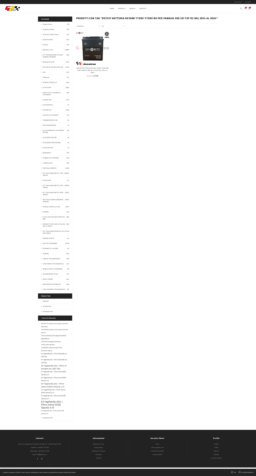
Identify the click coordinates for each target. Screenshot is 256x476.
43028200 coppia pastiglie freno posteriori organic (51, 349)
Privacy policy (98, 447)
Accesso (248, 2)
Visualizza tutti (48, 311)
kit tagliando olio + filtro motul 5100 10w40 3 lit (53, 397)
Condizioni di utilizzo (98, 451)
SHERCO (46, 301)
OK (235, 472)
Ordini (216, 447)
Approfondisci (248, 472)
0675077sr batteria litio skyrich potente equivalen (54, 325)
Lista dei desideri (216, 458)
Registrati (238, 2)
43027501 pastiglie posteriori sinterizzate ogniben (51, 343)
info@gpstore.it (42, 454)
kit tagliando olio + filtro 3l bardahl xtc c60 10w (54, 361)
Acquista (97, 48)
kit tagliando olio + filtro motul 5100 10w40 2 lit (53, 391)
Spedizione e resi (98, 444)
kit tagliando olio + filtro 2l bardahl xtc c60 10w (54, 355)
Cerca (157, 444)
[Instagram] (41, 458)
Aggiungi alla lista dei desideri (92, 48)
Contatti (98, 458)
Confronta (88, 48)
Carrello (216, 454)
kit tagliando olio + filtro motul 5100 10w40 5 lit (52, 412)
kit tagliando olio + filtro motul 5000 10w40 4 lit (52, 385)
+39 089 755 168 (43, 447)
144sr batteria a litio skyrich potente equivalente (53, 337)
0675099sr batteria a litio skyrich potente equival (54, 331)
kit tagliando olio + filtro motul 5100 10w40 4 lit (52, 404)
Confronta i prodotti (157, 451)
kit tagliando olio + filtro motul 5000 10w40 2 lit (53, 373)
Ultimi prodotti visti (157, 447)
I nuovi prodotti (157, 454)
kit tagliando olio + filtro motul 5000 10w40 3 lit (53, 379)
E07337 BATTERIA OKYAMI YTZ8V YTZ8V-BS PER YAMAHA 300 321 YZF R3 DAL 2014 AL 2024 (92, 70)
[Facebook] (37, 458)
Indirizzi (216, 451)
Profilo (216, 444)
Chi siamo (99, 454)
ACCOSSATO (47, 306)
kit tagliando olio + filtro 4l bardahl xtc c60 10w (53, 367)
